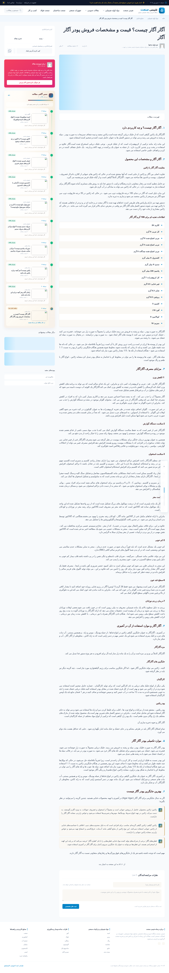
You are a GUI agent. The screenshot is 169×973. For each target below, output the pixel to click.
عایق (108, 948)
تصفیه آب (24, 941)
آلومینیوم (66, 944)
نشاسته (107, 944)
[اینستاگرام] (163, 943)
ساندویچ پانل (65, 948)
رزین (108, 937)
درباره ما (19, 3)
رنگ (108, 941)
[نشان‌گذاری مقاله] (164, 478)
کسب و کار (32, 10)
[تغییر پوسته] (3, 2)
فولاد (67, 937)
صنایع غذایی (140, 18)
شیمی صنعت (128, 10)
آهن (67, 933)
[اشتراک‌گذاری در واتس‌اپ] (9, 51)
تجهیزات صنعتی (75, 10)
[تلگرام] (159, 943)
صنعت (25, 933)
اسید (108, 933)
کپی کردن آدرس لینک (33, 51)
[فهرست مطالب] (164, 509)
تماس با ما (10, 3)
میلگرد (67, 941)
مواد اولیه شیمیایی (112, 10)
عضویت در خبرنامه (30, 3)
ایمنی (25, 952)
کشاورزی (24, 937)
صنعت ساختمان (59, 10)
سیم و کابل (65, 952)
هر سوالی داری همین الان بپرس (29, 82)
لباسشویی (24, 948)
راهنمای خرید (23, 956)
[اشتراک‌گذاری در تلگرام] (14, 51)
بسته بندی (107, 952)
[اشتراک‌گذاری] (164, 483)
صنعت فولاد (45, 10)
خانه (163, 18)
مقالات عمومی (93, 10)
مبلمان (25, 944)
